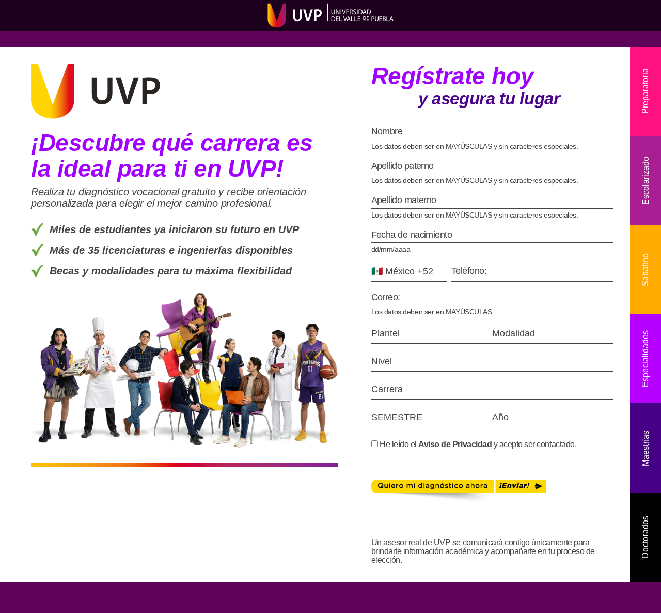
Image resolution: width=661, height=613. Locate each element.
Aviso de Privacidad (455, 444)
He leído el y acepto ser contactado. (477, 444)
